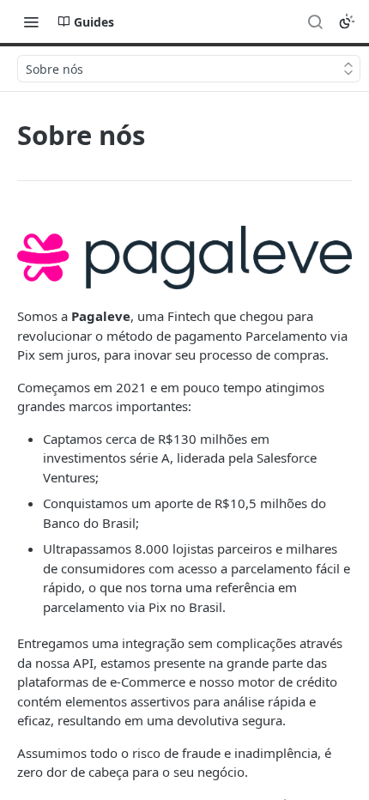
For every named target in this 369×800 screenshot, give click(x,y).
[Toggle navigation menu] (31, 21)
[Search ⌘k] (315, 21)
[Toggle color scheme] (346, 21)
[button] (184, 257)
